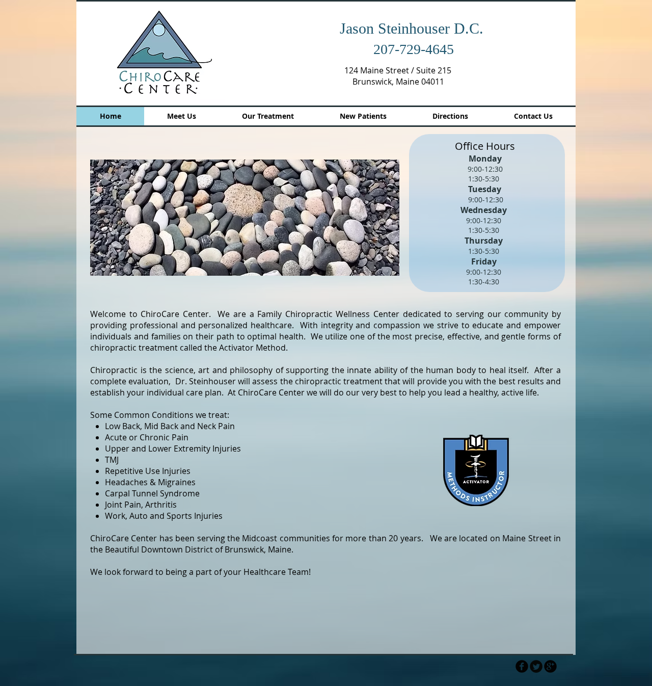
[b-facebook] (521, 666)
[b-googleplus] (550, 666)
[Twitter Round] (536, 666)
